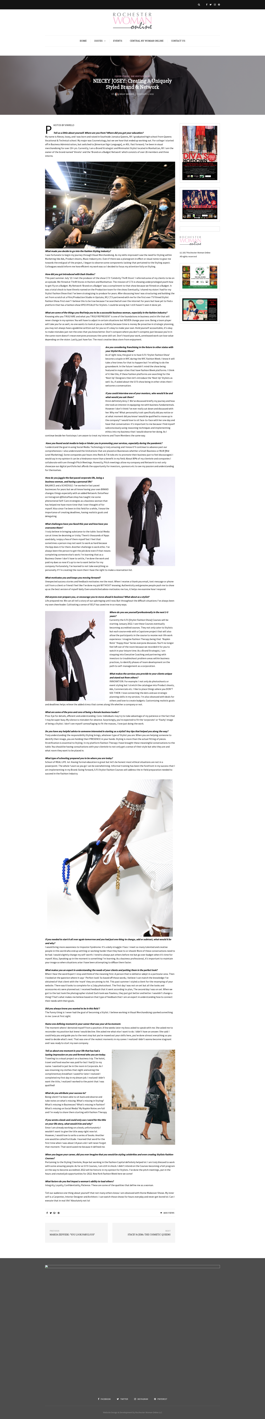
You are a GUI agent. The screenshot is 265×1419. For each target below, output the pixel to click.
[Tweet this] (51, 1212)
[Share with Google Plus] (55, 1212)
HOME (83, 40)
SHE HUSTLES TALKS (140, 76)
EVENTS (117, 40)
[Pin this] (58, 1212)
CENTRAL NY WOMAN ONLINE (146, 40)
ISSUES (98, 40)
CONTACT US (178, 40)
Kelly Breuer (126, 94)
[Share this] (47, 1212)
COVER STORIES (122, 76)
